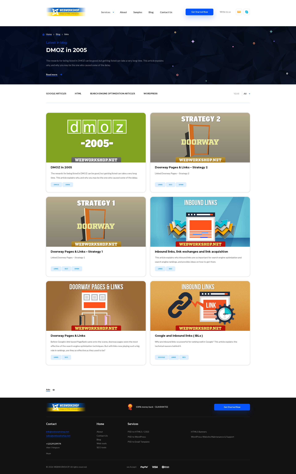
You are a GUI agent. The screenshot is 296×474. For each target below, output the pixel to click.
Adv (48, 389)
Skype (48, 453)
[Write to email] (239, 12)
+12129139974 (53, 443)
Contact (51, 424)
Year (236, 93)
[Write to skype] (246, 12)
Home (100, 424)
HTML (78, 93)
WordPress (150, 93)
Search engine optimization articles (112, 93)
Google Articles (56, 93)
